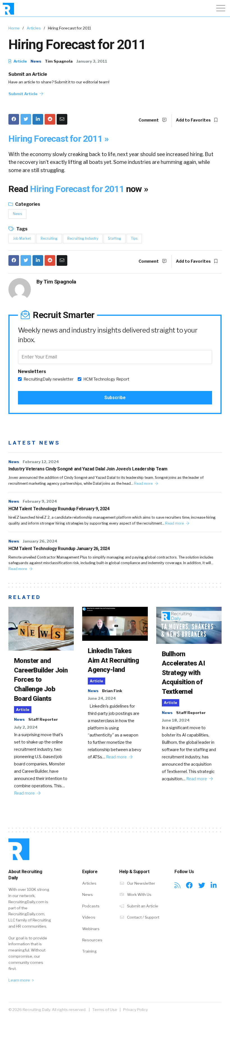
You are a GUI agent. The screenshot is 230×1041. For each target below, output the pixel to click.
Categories (27, 204)
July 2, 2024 (26, 727)
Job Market (22, 238)
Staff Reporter (43, 719)
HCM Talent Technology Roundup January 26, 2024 (59, 548)
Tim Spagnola (59, 61)
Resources (92, 940)
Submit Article (23, 93)
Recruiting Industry (82, 238)
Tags (21, 229)
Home (14, 28)
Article (20, 61)
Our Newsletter (140, 883)
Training (89, 951)
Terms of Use (104, 1009)
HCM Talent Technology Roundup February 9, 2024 (59, 508)
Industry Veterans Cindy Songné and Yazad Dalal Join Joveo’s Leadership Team (87, 469)
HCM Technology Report (106, 379)
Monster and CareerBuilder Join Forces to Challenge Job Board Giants (41, 679)
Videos (88, 917)
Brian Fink (112, 690)
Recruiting (49, 238)
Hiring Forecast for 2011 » (58, 138)
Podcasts (91, 906)
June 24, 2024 (102, 698)
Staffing (114, 238)
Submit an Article (27, 74)
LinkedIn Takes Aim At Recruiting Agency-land (113, 660)
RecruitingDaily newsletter (48, 379)
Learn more (19, 980)
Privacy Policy (135, 1009)
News (36, 61)
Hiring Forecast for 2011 (78, 189)
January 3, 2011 (91, 61)
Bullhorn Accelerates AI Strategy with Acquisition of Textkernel (183, 672)
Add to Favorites (193, 120)
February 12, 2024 (41, 461)
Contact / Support (142, 917)
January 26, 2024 (40, 541)
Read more (143, 483)
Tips (134, 238)
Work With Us (138, 894)
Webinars (91, 928)
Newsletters (32, 371)
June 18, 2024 (176, 720)
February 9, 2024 (40, 501)
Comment (149, 120)
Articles (34, 28)
